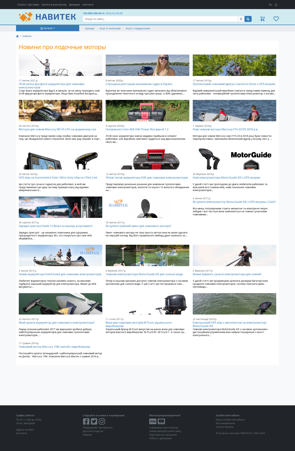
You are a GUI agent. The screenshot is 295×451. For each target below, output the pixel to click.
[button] (262, 19)
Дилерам (74, 4)
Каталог (48, 28)
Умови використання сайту (165, 431)
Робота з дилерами (160, 438)
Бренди (89, 28)
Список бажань (225, 426)
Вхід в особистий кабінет (230, 419)
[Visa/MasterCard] (180, 421)
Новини (26, 36)
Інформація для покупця (163, 427)
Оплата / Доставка (28, 4)
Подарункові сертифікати (98, 427)
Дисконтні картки (93, 431)
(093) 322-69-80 (114, 13)
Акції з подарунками (138, 28)
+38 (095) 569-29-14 (93, 13)
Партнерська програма (163, 434)
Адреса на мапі (25, 429)
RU (270, 4)
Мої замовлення (225, 423)
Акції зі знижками (110, 28)
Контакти (87, 4)
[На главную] (17, 36)
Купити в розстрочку (54, 4)
